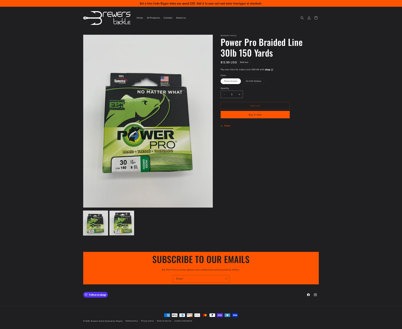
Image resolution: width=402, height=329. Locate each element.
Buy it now (255, 114)
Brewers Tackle (97, 321)
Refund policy (132, 321)
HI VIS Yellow (255, 82)
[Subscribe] (225, 278)
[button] (302, 17)
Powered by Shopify (114, 321)
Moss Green (232, 82)
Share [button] (227, 125)
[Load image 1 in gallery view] (95, 223)
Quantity (225, 88)
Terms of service (164, 321)
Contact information (183, 321)
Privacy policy (147, 321)
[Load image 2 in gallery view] (121, 223)
